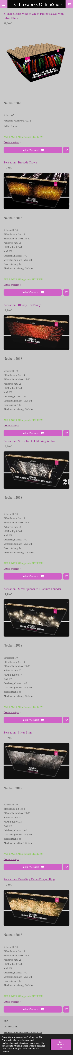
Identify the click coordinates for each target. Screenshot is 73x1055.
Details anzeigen (11, 142)
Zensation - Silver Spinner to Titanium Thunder (32, 589)
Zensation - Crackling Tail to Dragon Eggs (29, 879)
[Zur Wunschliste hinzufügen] (66, 150)
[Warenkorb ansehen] (69, 4)
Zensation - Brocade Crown (20, 162)
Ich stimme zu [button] (60, 1044)
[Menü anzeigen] (3, 4)
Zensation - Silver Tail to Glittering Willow (30, 441)
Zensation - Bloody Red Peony (22, 305)
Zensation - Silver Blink (18, 732)
